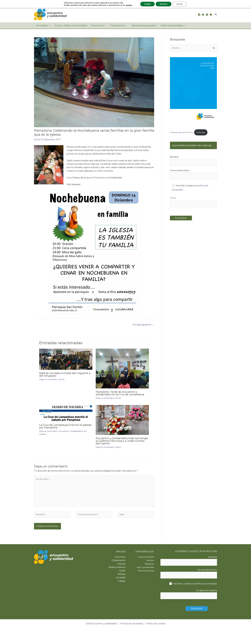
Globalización (119, 560)
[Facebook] (199, 14)
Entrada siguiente (143, 324)
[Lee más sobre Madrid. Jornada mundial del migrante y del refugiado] (65, 359)
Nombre (174, 157)
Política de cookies (155, 623)
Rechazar (163, 4)
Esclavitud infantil (146, 557)
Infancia (121, 564)
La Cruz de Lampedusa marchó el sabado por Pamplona (65, 426)
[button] (216, 14)
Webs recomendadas (172, 25)
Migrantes (149, 564)
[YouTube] (211, 14)
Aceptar (147, 4)
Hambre (150, 560)
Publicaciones (117, 25)
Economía (120, 557)
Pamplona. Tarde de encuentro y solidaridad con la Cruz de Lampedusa (120, 393)
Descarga (201, 132)
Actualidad (41, 25)
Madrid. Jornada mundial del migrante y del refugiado (64, 374)
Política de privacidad (131, 623)
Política (122, 574)
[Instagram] (207, 14)
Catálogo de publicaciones (181, 132)
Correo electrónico (180, 170)
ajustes (129, 5)
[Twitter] (203, 14)
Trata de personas (146, 571)
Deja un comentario (48, 379)
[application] (48, 25)
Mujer (122, 570)
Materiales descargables (144, 25)
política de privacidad (205, 583)
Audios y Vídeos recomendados (70, 25)
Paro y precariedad (145, 567)
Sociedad (121, 577)
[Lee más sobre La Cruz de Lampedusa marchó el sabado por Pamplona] (65, 413)
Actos (37, 139)
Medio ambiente (117, 567)
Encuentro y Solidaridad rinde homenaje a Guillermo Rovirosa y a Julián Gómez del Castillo (122, 441)
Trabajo (122, 581)
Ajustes (179, 4)
